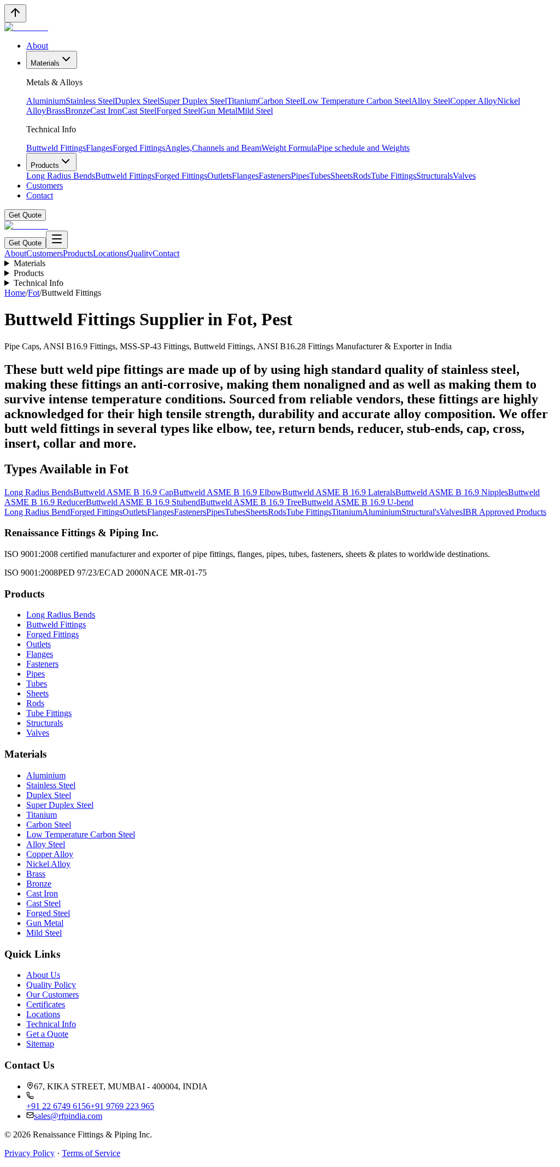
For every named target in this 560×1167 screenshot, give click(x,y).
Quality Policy (51, 984)
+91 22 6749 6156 (58, 1106)
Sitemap (40, 1043)
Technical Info (38, 283)
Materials (45, 63)
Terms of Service (91, 1153)
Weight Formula (289, 148)
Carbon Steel (280, 100)
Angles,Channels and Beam (213, 148)
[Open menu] (57, 240)
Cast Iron (106, 110)
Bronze (77, 110)
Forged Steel (178, 110)
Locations (110, 253)
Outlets (219, 175)
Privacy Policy (29, 1153)
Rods (362, 175)
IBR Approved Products (504, 512)
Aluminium (46, 100)
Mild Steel (255, 110)
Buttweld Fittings (56, 148)
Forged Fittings (139, 148)
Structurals (434, 175)
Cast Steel (139, 110)
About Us (43, 975)
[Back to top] (15, 13)
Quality (140, 253)
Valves (464, 175)
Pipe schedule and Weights (363, 148)
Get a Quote (47, 1034)
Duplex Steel (137, 100)
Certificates (45, 1004)
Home (15, 292)
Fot (33, 292)
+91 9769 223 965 (122, 1106)
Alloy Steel (430, 100)
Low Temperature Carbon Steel (356, 100)
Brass (55, 110)
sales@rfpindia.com (68, 1116)
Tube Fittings (393, 175)
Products (45, 165)
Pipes (300, 175)
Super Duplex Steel (193, 100)
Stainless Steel (90, 100)
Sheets (341, 175)
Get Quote (25, 215)
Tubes (320, 175)
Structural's (420, 512)
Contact (39, 195)
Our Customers (52, 994)
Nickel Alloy (48, 864)
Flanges (99, 148)
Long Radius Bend (37, 512)
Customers (44, 185)
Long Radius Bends (60, 175)
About (37, 45)
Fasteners (275, 175)
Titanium (242, 100)
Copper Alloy (473, 100)
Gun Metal (218, 110)
